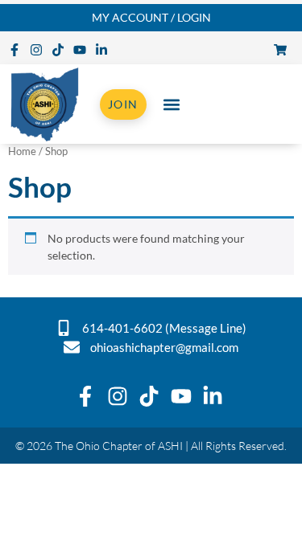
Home (22, 151)
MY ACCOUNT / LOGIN (151, 17)
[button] (172, 104)
